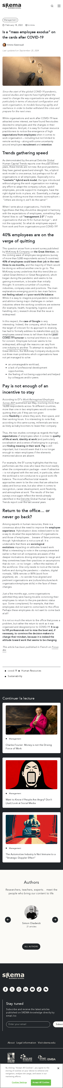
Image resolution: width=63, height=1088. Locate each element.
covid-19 (12, 671)
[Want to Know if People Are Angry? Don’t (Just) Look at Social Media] (31, 774)
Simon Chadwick (31, 923)
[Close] (58, 1068)
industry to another (17, 348)
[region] (31, 1076)
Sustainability (15, 676)
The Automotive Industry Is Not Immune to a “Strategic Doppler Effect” (31, 856)
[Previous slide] (8, 920)
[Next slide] (55, 920)
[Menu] (59, 5)
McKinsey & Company (18, 252)
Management (10, 20)
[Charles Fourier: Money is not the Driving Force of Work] (31, 720)
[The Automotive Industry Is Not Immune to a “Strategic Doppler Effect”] (31, 829)
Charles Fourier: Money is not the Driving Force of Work (29, 746)
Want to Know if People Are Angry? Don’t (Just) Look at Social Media (29, 801)
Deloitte (25, 499)
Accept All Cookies (41, 1082)
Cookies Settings (19, 1082)
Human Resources (31, 671)
